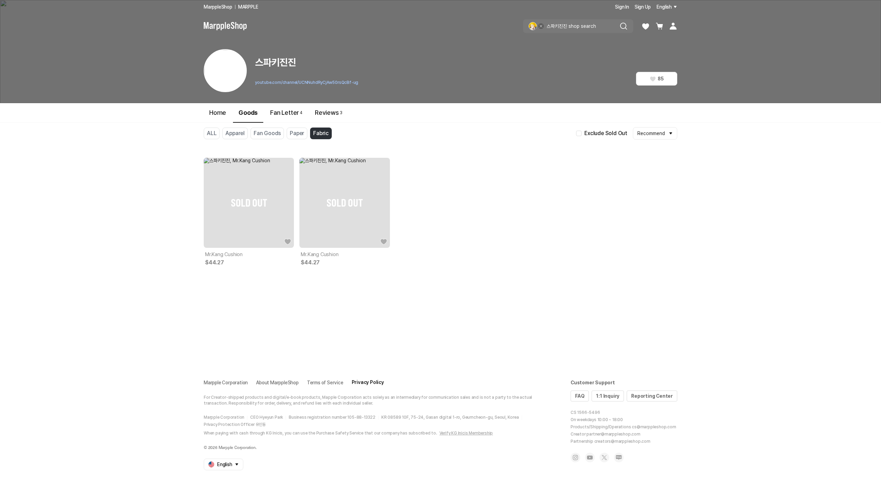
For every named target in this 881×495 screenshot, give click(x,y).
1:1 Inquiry (607, 396)
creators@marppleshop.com (622, 441)
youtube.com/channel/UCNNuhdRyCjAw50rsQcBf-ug (306, 82)
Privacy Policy (368, 382)
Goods (248, 112)
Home (217, 112)
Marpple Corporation (226, 382)
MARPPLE (248, 7)
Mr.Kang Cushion (224, 254)
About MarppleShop (277, 382)
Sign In (622, 7)
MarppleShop (218, 7)
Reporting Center (652, 396)
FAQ (579, 396)
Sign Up (643, 7)
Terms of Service (325, 382)
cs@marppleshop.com (654, 427)
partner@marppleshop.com (613, 434)
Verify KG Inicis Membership (466, 433)
